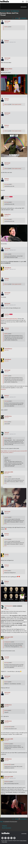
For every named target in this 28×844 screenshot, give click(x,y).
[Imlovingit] (2, 22)
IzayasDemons (8, 348)
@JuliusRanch (14, 318)
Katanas (7, 40)
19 (22, 18)
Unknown (6, 104)
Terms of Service (23, 840)
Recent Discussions (6, 828)
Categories (24, 7)
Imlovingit (7, 21)
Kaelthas (6, 26)
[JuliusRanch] (2, 269)
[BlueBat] (2, 555)
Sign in (1, 821)
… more (20, 646)
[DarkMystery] (2, 417)
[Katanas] (2, 41)
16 (17, 18)
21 (25, 18)
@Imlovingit (8, 318)
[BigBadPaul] (2, 215)
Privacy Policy (4, 841)
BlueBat (7, 554)
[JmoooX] (2, 433)
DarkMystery (8, 416)
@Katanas (3, 318)
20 (24, 18)
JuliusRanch (8, 267)
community (23, 833)
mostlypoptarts (9, 606)
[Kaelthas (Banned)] (2, 197)
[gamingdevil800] (2, 472)
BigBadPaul (8, 214)
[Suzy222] (2, 658)
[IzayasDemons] (2, 349)
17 (19, 18)
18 (20, 18)
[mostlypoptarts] (2, 607)
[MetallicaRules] (2, 69)
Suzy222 (7, 657)
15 (15, 18)
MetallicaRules (8, 68)
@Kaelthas (3, 389)
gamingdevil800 (9, 472)
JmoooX (7, 432)
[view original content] (16, 104)
